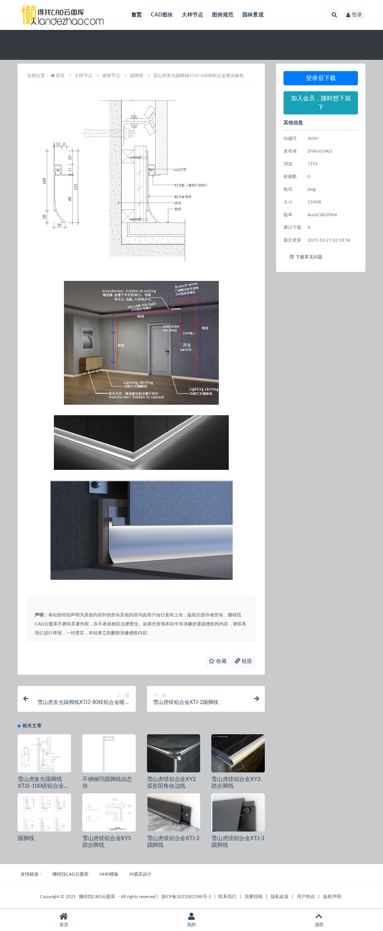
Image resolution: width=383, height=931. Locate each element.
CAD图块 (162, 15)
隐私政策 (280, 896)
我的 (191, 924)
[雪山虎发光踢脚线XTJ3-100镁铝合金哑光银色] (44, 755)
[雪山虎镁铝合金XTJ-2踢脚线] (173, 814)
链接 (246, 661)
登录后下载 (321, 78)
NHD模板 (109, 874)
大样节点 (192, 15)
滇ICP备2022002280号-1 (186, 896)
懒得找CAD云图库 (70, 874)
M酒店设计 (140, 874)
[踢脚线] (44, 814)
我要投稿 (254, 896)
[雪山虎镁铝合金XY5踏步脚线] (109, 814)
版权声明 (332, 896)
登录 (357, 15)
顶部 (319, 924)
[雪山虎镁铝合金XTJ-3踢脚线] (238, 818)
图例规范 (222, 15)
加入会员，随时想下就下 (321, 102)
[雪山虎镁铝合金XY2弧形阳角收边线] (173, 756)
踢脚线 (136, 75)
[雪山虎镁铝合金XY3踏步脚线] (238, 761)
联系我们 (227, 896)
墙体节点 (111, 75)
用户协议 (306, 896)
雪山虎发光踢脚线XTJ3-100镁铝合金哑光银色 (43, 786)
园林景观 (253, 15)
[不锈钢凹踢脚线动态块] (109, 755)
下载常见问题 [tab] (308, 257)
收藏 (221, 661)
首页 (136, 15)
